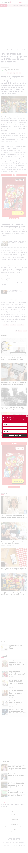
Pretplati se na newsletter (15, 435)
